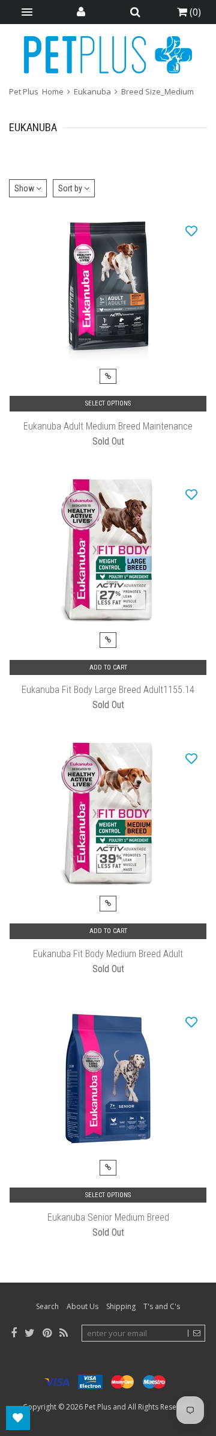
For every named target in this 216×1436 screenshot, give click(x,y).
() (194, 12)
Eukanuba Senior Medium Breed (108, 1217)
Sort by (71, 188)
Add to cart (108, 667)
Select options (108, 403)
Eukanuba (92, 91)
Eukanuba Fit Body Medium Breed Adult (108, 954)
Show (25, 188)
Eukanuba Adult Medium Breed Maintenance (108, 426)
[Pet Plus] (108, 54)
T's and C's (161, 1306)
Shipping (121, 1306)
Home (52, 91)
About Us (82, 1306)
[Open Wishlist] (18, 1418)
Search (47, 1306)
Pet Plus (98, 1407)
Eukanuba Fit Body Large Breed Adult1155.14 (108, 689)
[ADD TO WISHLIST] (191, 230)
